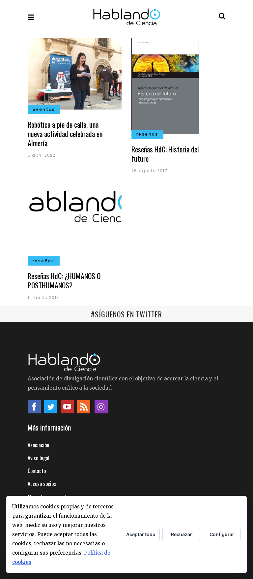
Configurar (222, 534)
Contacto (37, 470)
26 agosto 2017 (149, 171)
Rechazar (181, 534)
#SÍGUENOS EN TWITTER (126, 314)
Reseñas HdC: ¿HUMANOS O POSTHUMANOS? (64, 280)
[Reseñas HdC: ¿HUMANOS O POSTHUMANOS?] (75, 224)
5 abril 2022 (41, 155)
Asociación (38, 445)
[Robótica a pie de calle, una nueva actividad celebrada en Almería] (75, 73)
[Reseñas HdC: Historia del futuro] (165, 85)
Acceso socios (42, 483)
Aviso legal (38, 458)
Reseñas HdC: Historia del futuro (165, 154)
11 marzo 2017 (43, 297)
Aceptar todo (140, 534)
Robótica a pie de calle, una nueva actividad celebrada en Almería (65, 133)
